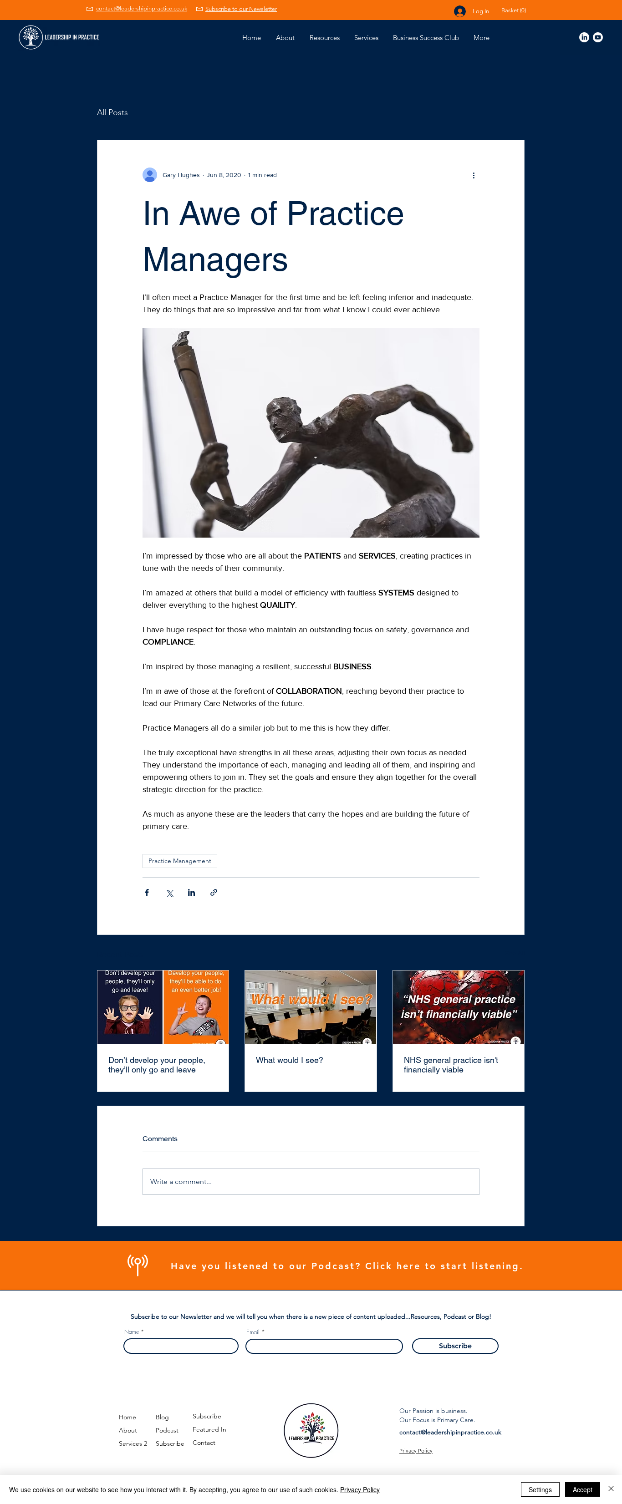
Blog (162, 1417)
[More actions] (474, 174)
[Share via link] (213, 892)
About (128, 1430)
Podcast (167, 1430)
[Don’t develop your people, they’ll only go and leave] (163, 1007)
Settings (540, 1489)
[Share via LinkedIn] (191, 892)
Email (253, 1332)
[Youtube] (598, 37)
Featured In (209, 1429)
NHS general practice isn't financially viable (451, 1064)
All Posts (112, 112)
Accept (582, 1489)
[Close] (611, 1489)
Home (127, 1417)
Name (131, 1332)
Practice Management (179, 861)
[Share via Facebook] (147, 892)
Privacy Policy (360, 1489)
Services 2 (133, 1443)
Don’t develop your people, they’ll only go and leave (156, 1064)
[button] (519, 10)
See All (515, 953)
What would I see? (289, 1060)
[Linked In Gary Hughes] (584, 37)
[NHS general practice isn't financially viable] (458, 1007)
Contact (204, 1442)
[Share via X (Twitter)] (169, 892)
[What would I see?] (310, 1007)
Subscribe (170, 1443)
